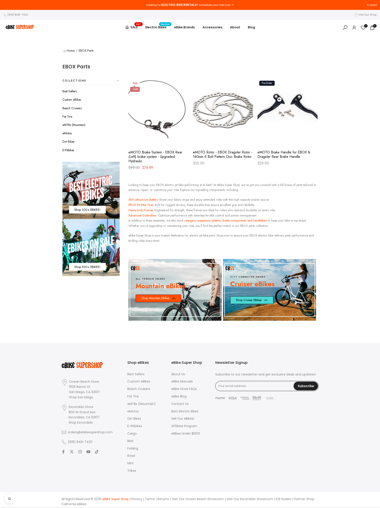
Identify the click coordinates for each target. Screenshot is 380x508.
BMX (130, 441)
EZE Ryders (284, 499)
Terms (150, 499)
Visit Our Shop (367, 14)
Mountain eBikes (161, 286)
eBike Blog (178, 396)
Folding (132, 448)
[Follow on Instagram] (80, 451)
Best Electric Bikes (184, 411)
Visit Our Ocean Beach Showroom (198, 499)
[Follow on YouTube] (88, 451)
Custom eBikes (71, 100)
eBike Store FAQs (184, 389)
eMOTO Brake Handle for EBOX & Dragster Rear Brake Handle (284, 154)
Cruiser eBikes (252, 284)
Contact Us (180, 404)
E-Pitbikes (68, 150)
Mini (130, 463)
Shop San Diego (81, 397)
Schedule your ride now (214, 5)
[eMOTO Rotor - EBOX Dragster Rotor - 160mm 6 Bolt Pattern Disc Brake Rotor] (223, 111)
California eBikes (73, 504)
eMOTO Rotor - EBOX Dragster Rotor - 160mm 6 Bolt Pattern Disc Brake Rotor (222, 154)
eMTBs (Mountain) (73, 125)
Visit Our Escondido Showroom (250, 499)
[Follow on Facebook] (63, 451)
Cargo (132, 434)
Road (131, 456)
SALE (135, 26)
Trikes (131, 471)
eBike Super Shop (115, 499)
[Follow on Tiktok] (97, 451)
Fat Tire (67, 116)
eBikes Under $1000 (185, 434)
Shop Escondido (81, 423)
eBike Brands (184, 27)
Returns (163, 499)
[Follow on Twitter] (72, 451)
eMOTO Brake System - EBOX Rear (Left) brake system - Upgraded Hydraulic (155, 156)
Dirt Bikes (68, 142)
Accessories (212, 27)
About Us (178, 374)
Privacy (136, 499)
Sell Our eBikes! (182, 419)
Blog (251, 27)
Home (71, 51)
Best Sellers (69, 91)
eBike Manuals (182, 381)
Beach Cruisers (72, 108)
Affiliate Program (184, 426)
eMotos (67, 133)
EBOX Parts (86, 51)
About (235, 27)
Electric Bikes (157, 27)
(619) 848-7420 (17, 14)
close (9, 5)
